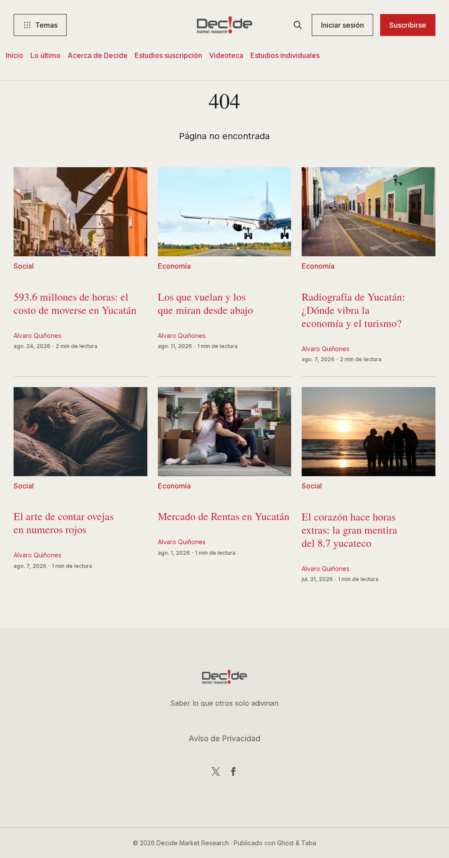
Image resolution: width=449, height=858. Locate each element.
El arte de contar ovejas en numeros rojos (64, 525)
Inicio (14, 55)
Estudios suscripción (168, 55)
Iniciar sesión (342, 25)
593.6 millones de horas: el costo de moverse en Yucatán (75, 305)
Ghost (285, 843)
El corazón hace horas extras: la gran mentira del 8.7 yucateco (349, 531)
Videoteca (226, 55)
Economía (174, 266)
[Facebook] (233, 772)
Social (24, 266)
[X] (216, 772)
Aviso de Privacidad (224, 738)
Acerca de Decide (98, 55)
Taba (308, 843)
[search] (298, 25)
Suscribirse (407, 25)
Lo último (45, 55)
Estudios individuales (285, 55)
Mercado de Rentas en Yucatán (223, 518)
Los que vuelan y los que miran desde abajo (205, 305)
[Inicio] (224, 25)
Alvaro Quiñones (37, 335)
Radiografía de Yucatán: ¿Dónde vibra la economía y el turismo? (353, 312)
